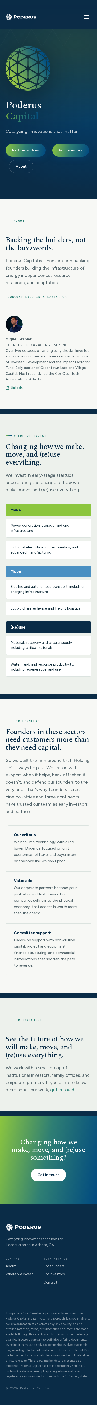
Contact (50, 1282)
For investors (70, 150)
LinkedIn (17, 388)
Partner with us (25, 150)
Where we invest (19, 1274)
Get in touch (48, 1175)
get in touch (63, 1089)
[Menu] (86, 17)
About (21, 166)
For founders (54, 1266)
